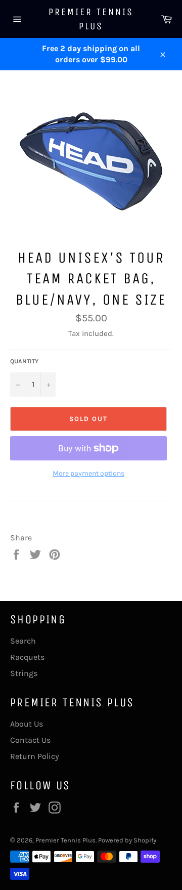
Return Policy (34, 756)
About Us (26, 724)
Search (23, 641)
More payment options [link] (88, 473)
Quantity (24, 361)
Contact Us (30, 740)
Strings (23, 673)
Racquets (27, 657)
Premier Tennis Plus (91, 19)
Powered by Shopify (127, 840)
